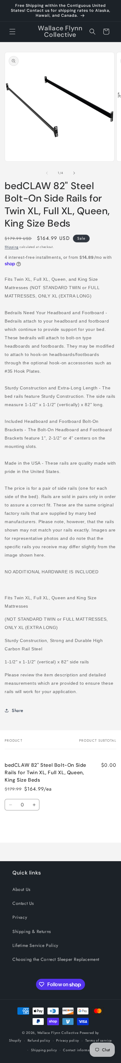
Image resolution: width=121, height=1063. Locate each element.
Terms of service (98, 1040)
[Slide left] (47, 173)
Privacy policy (67, 1040)
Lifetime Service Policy (35, 945)
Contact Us (23, 903)
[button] (12, 31)
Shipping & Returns (31, 931)
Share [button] (17, 710)
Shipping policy (44, 1050)
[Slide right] (74, 173)
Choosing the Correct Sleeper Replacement (55, 959)
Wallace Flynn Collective (58, 1032)
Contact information (79, 1050)
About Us (21, 889)
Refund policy (39, 1040)
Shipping (12, 247)
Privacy (19, 917)
